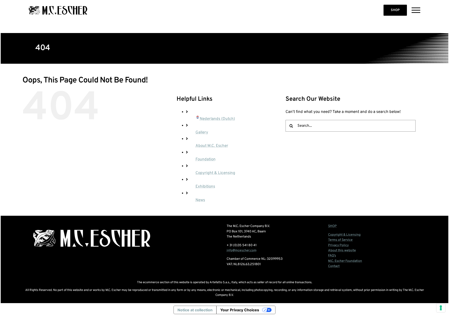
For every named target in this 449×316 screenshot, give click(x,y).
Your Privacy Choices (239, 310)
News (200, 200)
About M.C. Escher (212, 146)
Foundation (206, 159)
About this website (342, 251)
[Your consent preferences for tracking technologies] (440, 307)
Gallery (202, 132)
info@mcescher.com (242, 251)
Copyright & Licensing (215, 173)
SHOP (395, 10)
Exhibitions (205, 186)
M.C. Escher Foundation (345, 261)
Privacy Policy (338, 245)
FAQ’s (332, 256)
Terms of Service (340, 240)
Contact (334, 266)
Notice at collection (195, 310)
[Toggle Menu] (416, 10)
